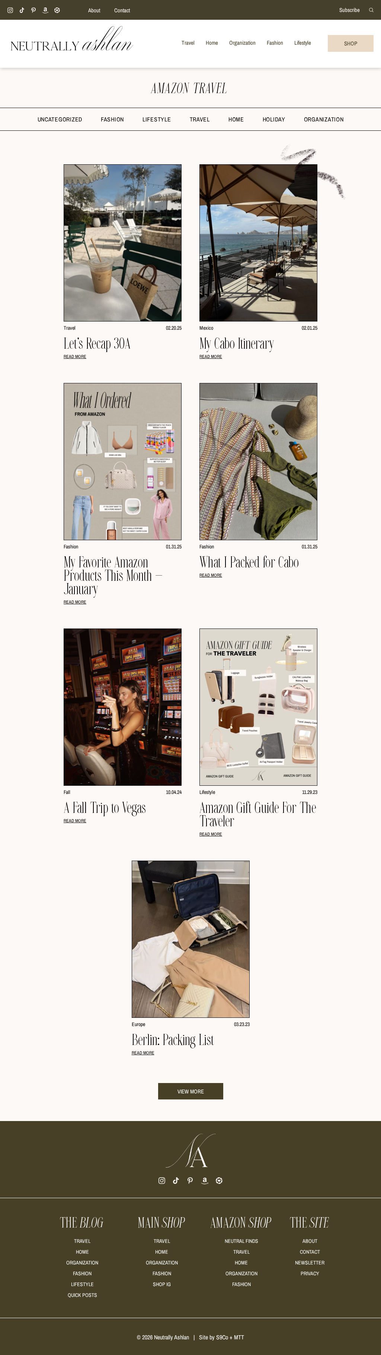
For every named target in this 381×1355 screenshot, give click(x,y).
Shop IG (162, 1284)
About (94, 10)
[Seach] (371, 9)
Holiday (274, 119)
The (82, 1223)
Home (236, 119)
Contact (122, 10)
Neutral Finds (241, 1241)
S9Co (222, 1337)
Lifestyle (157, 119)
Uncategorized (60, 119)
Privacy (310, 1273)
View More (190, 1091)
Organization (324, 119)
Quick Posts (82, 1295)
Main (162, 1223)
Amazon (241, 1223)
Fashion (112, 119)
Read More (75, 357)
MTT (239, 1337)
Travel (200, 119)
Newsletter (309, 1262)
